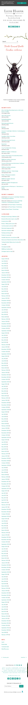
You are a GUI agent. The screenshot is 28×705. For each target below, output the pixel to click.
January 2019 (5, 456)
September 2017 (5, 488)
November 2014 (5, 567)
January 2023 (5, 347)
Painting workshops (6, 232)
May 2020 (4, 419)
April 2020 (4, 421)
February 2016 (5, 532)
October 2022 (5, 351)
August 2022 (4, 356)
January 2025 (5, 298)
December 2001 (5, 630)
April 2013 (4, 611)
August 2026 (4, 258)
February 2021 (5, 398)
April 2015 (4, 555)
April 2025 (4, 291)
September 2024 (5, 307)
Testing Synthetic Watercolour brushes (10, 242)
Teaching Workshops (22, 671)
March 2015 (4, 558)
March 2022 (4, 367)
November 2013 (5, 595)
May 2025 (4, 289)
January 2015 (5, 562)
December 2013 (5, 593)
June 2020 (4, 416)
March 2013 (4, 613)
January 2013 (5, 618)
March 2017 (4, 502)
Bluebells (4, 127)
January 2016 (5, 535)
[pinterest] (17, 27)
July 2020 (4, 414)
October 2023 (5, 328)
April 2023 (4, 342)
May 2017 (4, 497)
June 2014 (4, 579)
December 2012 (5, 620)
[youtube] (11, 27)
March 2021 (4, 395)
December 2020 (5, 402)
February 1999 (5, 634)
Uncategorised (5, 246)
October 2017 (5, 486)
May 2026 (4, 265)
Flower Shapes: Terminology (15, 204)
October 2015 (5, 541)
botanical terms (5, 221)
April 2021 (4, 393)
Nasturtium (4, 144)
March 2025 (4, 293)
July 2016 (4, 521)
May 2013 (4, 609)
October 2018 (5, 463)
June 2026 (4, 263)
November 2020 (5, 405)
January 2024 (5, 321)
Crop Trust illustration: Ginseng (9, 148)
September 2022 (5, 354)
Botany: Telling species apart (8, 223)
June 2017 (4, 495)
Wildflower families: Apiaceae (8, 178)
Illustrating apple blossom (7, 123)
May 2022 (4, 363)
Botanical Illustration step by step (9, 219)
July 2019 (4, 442)
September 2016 (5, 516)
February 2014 (5, 588)
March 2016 (4, 530)
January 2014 (5, 590)
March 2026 (4, 270)
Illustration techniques (7, 230)
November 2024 (5, 302)
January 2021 (5, 400)
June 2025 (4, 286)
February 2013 (5, 616)
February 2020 (5, 425)
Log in (3, 642)
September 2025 (5, 282)
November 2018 (5, 460)
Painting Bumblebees (6, 119)
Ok (21, 3)
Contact (24, 669)
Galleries (8, 667)
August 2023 (4, 333)
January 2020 (5, 428)
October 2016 (5, 514)
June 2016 (4, 523)
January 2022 (5, 372)
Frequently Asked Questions (10, 672)
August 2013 (4, 602)
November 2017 (5, 484)
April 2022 (4, 365)
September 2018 (5, 465)
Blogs (3, 669)
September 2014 (5, 572)
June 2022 (4, 360)
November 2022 (5, 349)
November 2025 (5, 277)
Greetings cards (12, 670)
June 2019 (4, 444)
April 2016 (4, 528)
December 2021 (5, 374)
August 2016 (4, 518)
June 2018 (4, 470)
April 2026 (4, 268)
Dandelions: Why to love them (8, 136)
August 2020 (4, 412)
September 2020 (5, 409)
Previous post (6, 657)
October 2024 (5, 305)
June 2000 (4, 632)
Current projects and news (8, 225)
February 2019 (5, 453)
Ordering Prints (21, 670)
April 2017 (4, 500)
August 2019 (4, 439)
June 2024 (4, 312)
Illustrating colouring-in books (8, 140)
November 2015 (5, 539)
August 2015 (4, 546)
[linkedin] (13, 27)
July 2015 (4, 548)
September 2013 (5, 600)
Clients (5, 670)
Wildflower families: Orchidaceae (9, 151)
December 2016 (5, 509)
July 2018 (4, 467)
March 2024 (4, 316)
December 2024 (5, 300)
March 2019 (4, 451)
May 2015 (4, 553)
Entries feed (4, 644)
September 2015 (5, 544)
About (3, 667)
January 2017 (5, 507)
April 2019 (4, 449)
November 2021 (5, 377)
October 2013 (5, 597)
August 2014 (4, 574)
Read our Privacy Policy (8, 4)
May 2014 (4, 581)
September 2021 (5, 381)
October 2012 (5, 625)
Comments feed (5, 646)
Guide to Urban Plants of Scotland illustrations (12, 155)
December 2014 (5, 565)
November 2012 (5, 623)
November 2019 (5, 432)
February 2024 (5, 319)
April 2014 (4, 583)
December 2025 (5, 275)
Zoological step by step (7, 251)
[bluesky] (15, 27)
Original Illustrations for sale (14, 669)
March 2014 (4, 586)
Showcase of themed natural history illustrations (12, 239)
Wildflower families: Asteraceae (9, 159)
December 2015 (5, 537)
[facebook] (9, 27)
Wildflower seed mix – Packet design (10, 171)
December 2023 (5, 323)
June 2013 (4, 606)
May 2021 (4, 391)
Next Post (23, 657)
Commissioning (15, 667)
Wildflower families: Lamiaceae (8, 167)
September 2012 (5, 627)
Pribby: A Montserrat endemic (8, 175)
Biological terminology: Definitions (9, 216)
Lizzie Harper (14, 11)
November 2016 (5, 511)
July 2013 (4, 604)
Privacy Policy (22, 672)
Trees (3, 244)
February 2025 (5, 295)
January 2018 (5, 479)
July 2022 (4, 358)
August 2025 (4, 284)
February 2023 (5, 344)
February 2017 (5, 504)
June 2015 (4, 551)
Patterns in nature (6, 235)
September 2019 (5, 437)
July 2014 (4, 576)
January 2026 (5, 272)
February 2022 (5, 370)
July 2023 (4, 335)
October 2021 (5, 379)
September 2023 (5, 330)
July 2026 (4, 261)
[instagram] (19, 27)
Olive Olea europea (6, 115)
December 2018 (5, 458)
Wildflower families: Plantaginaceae (10, 182)
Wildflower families (6, 249)
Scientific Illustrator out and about (9, 237)
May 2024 (4, 314)
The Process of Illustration (9, 671)
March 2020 (4, 423)
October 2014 (5, 569)
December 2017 (5, 481)
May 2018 (4, 472)
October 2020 (5, 407)
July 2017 (4, 493)
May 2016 (4, 525)
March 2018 (4, 474)
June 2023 (4, 337)
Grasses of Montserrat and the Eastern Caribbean (13, 163)
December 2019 (5, 430)
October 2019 (5, 435)
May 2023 (4, 340)
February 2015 (5, 560)
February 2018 (5, 476)
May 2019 (4, 446)
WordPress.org (5, 649)
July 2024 (4, 309)
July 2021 (4, 386)
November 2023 (5, 326)
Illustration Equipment (7, 228)
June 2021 (4, 388)
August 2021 (4, 384)
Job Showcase (22, 667)
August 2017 (4, 490)
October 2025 (5, 279)
